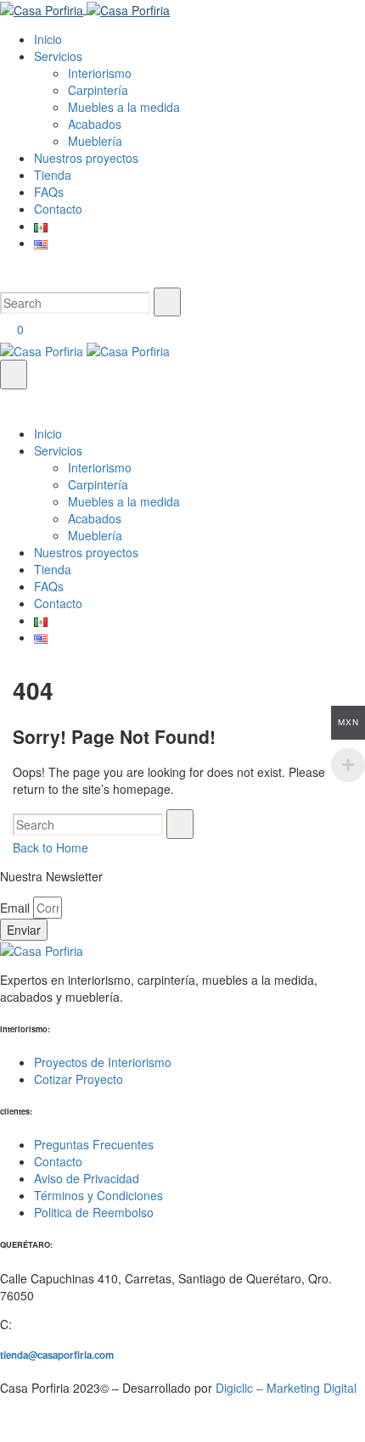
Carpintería (98, 484)
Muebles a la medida (124, 501)
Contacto (58, 603)
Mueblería (95, 535)
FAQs (49, 586)
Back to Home (50, 847)
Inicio (48, 433)
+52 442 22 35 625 (66, 1324)
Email (16, 907)
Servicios (58, 450)
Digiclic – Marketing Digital (286, 1387)
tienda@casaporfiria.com (57, 1355)
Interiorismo (100, 467)
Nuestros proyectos (86, 552)
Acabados (94, 518)
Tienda (52, 569)
